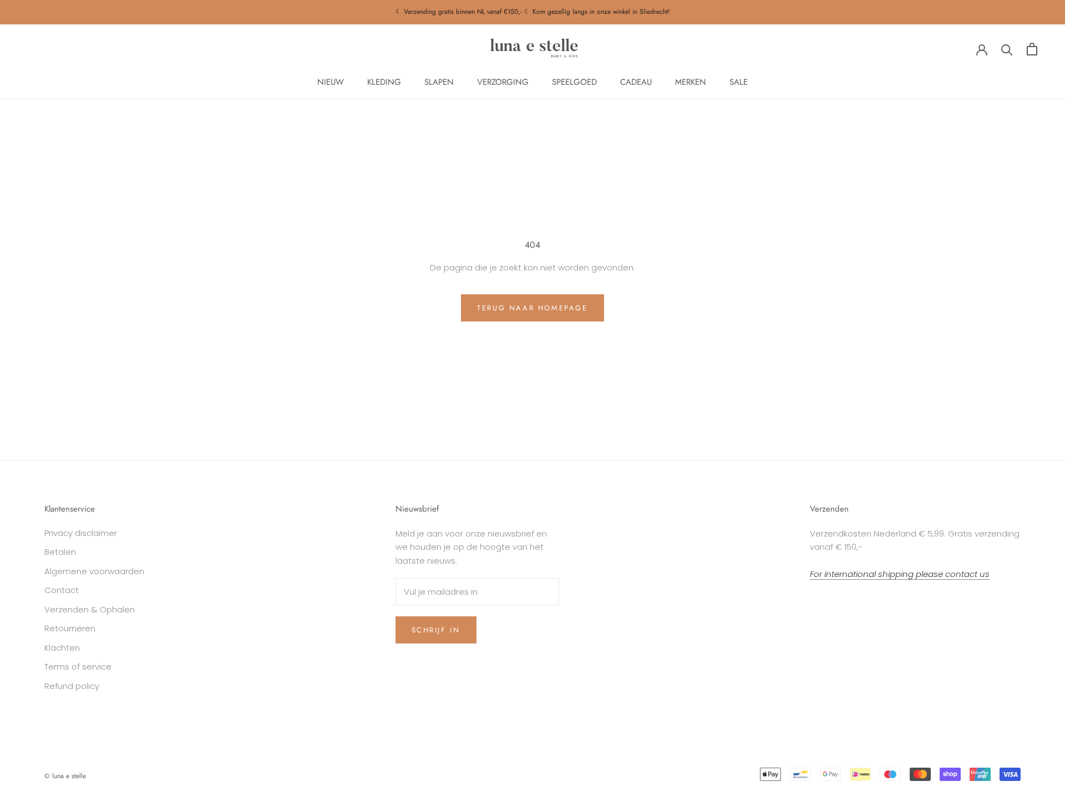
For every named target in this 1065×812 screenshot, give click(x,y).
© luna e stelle (65, 776)
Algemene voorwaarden (94, 571)
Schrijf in (436, 630)
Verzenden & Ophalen (89, 609)
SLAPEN (439, 82)
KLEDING (384, 82)
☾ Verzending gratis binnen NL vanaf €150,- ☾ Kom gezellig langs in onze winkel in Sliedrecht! (532, 12)
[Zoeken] (1007, 49)
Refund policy (71, 686)
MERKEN (690, 82)
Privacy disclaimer (80, 533)
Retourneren (69, 628)
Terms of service (77, 666)
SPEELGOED (574, 82)
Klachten (62, 647)
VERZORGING (503, 82)
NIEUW (330, 82)
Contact (61, 590)
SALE (738, 82)
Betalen (60, 552)
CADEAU (636, 82)
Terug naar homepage (532, 308)
